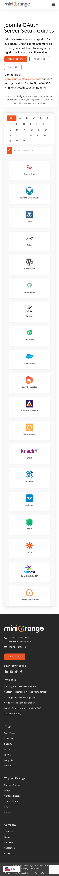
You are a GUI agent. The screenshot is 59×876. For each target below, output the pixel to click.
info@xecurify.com (17, 646)
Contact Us (13, 656)
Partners (8, 842)
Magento (9, 760)
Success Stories (12, 785)
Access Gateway (12, 713)
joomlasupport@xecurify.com (22, 79)
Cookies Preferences (44, 873)
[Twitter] (16, 671)
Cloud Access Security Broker (19, 702)
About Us (9, 831)
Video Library (11, 801)
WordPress (9, 733)
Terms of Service (25, 873)
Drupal (7, 749)
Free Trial (12, 66)
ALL (11, 118)
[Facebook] (21, 671)
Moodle (8, 765)
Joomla (8, 754)
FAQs (7, 806)
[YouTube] (11, 671)
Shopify (8, 743)
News (7, 837)
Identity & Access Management (20, 686)
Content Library (12, 795)
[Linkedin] (6, 671)
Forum (7, 812)
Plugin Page (39, 58)
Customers (9, 847)
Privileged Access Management (20, 697)
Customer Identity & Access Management (25, 691)
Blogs (7, 790)
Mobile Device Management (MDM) (22, 708)
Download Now (15, 58)
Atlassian (9, 738)
